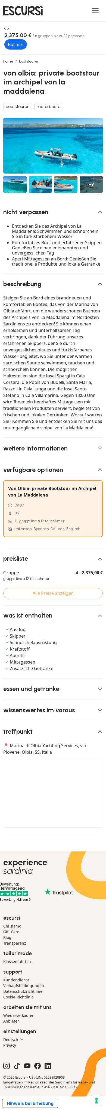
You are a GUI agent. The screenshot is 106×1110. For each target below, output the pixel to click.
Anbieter (11, 1021)
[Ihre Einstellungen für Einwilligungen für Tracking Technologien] (96, 1100)
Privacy (9, 1045)
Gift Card (11, 931)
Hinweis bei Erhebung (30, 1103)
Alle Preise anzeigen (53, 593)
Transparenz (14, 943)
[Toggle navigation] (95, 10)
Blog (7, 937)
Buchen (15, 44)
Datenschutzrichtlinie (22, 991)
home (8, 61)
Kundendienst (16, 979)
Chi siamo (12, 926)
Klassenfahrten (17, 961)
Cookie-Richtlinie (18, 997)
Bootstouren (29, 61)
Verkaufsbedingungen (23, 985)
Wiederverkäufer (18, 1015)
